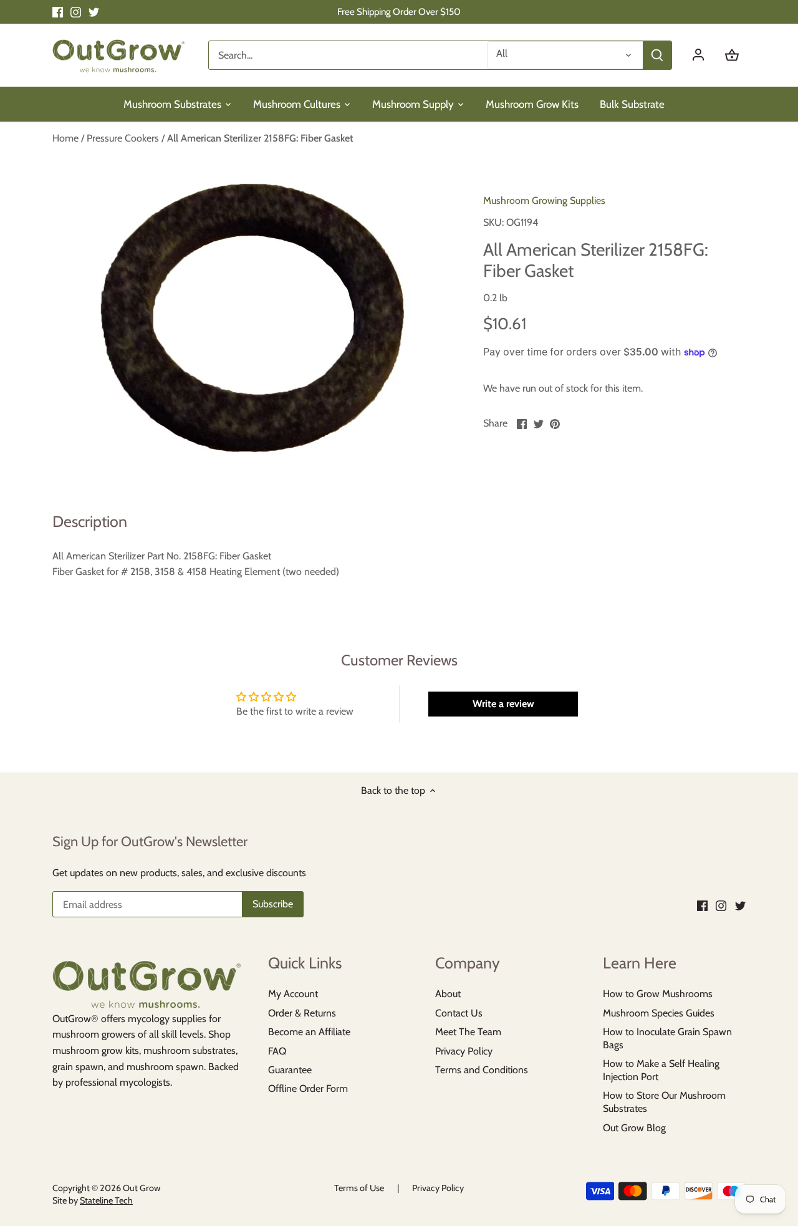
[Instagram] (75, 12)
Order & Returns (302, 1013)
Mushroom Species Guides (658, 1013)
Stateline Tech (106, 1200)
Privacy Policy (464, 1051)
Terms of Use (359, 1188)
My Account (293, 994)
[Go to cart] (731, 55)
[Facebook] (57, 12)
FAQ (277, 1051)
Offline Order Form (308, 1088)
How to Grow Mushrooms (658, 994)
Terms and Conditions (481, 1070)
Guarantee (290, 1070)
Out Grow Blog (634, 1128)
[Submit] (657, 55)
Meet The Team (468, 1032)
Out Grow (141, 1188)
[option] (253, 320)
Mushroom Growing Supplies (544, 200)
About (448, 994)
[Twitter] (94, 12)
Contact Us (459, 1013)
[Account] (704, 55)
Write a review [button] (503, 704)
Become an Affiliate (309, 1032)
